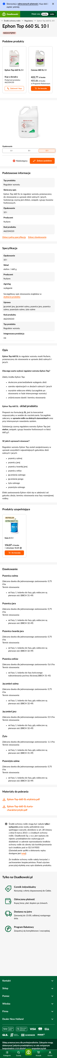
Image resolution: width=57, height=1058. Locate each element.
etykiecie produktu (12, 297)
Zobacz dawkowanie (37, 237)
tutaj (23, 854)
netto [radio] (52, 14)
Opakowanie (7, 146)
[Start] (28, 1052)
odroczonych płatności (28, 4)
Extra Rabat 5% (12, 521)
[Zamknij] (53, 3)
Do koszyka (42, 88)
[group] (48, 14)
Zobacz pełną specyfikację (14, 237)
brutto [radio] (44, 14)
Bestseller (10, 518)
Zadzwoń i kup (16, 88)
